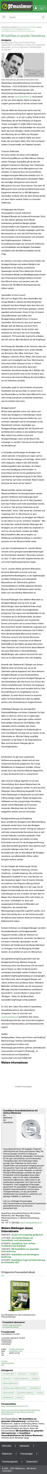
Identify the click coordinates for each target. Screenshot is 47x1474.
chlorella (40, 1393)
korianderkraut (7, 1397)
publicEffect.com (15, 1351)
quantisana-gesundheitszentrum (14, 1388)
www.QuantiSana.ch (23, 97)
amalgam (33, 1374)
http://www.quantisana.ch (31, 1223)
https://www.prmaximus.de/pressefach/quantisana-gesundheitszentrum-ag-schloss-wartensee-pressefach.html (20, 1412)
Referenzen (7, 1453)
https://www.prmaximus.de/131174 (14, 1406)
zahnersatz (22, 1374)
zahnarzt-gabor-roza (9, 1383)
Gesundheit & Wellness (27, 27)
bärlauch (20, 1397)
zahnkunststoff (8, 1393)
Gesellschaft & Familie (9, 29)
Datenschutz (32, 1461)
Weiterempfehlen (7, 1363)
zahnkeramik (34, 1388)
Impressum (24, 1445)
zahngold (34, 1379)
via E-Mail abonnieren (11, 1327)
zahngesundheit (8, 1374)
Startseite (6, 1445)
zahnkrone (6, 1379)
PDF (2, 1365)
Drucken (4, 1361)
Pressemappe (26, 1453)
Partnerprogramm (10, 1461)
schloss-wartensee (21, 1379)
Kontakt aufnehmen (16, 1349)
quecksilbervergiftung (25, 1393)
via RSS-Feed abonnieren (12, 1325)
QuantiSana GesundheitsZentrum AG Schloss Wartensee (18, 30)
